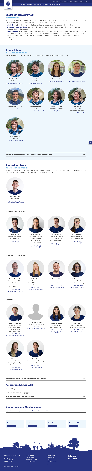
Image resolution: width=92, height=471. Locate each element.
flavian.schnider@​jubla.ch (36, 111)
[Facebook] (71, 459)
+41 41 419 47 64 (36, 287)
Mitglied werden (64, 1)
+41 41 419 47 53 (16, 367)
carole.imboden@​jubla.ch (36, 247)
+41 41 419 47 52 (36, 365)
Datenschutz (15, 466)
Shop (71, 1)
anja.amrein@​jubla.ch (57, 81)
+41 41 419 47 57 (78, 241)
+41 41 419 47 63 (57, 243)
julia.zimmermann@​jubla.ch (77, 287)
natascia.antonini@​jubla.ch (36, 328)
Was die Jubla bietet (31, 459)
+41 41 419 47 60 (78, 285)
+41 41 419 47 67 (36, 326)
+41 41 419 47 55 (16, 333)
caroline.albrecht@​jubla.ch (15, 83)
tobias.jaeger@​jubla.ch (16, 109)
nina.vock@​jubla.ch (16, 369)
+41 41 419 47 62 (16, 241)
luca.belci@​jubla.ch (36, 83)
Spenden (57, 4)
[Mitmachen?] (90, 142)
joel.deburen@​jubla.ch (78, 81)
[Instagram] (69, 459)
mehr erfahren (11, 426)
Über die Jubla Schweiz (46, 4)
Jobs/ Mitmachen (52, 461)
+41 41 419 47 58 (36, 245)
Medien (49, 459)
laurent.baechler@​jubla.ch (16, 202)
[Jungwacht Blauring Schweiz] (8, 5)
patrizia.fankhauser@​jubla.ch (57, 332)
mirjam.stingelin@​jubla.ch (57, 111)
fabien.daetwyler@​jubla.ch (15, 291)
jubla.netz (55, 1)
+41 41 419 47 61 (57, 285)
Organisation (50, 457)
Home (81, 1)
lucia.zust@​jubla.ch (36, 367)
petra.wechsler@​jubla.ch (77, 243)
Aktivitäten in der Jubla (25, 4)
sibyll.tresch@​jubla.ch (77, 113)
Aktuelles (36, 4)
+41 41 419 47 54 (16, 201)
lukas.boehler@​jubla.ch (16, 243)
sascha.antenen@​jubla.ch (16, 335)
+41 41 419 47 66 (16, 289)
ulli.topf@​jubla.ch (77, 331)
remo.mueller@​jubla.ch (57, 245)
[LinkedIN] (74, 459)
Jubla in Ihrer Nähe (31, 461)
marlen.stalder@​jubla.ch (36, 289)
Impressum (7, 466)
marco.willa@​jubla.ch (57, 287)
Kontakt (76, 1)
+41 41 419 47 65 (57, 329)
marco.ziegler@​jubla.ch (16, 140)
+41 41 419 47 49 (78, 329)
